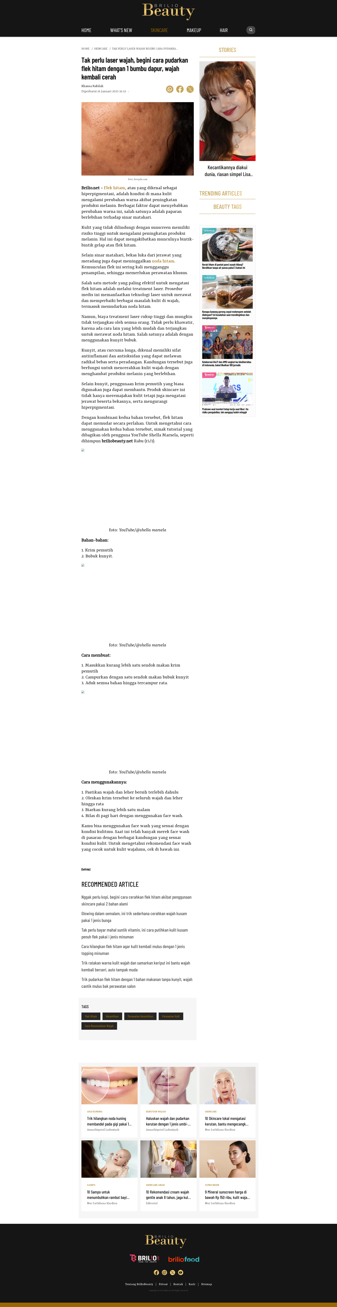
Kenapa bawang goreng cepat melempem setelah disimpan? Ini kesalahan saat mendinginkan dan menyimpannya (226, 315)
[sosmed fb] (156, 1273)
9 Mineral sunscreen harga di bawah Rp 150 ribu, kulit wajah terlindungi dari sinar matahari (227, 1197)
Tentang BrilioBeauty (139, 1284)
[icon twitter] (190, 89)
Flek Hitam (91, 1016)
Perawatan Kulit (171, 1016)
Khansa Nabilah (92, 86)
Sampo (91, 1185)
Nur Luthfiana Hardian (220, 1129)
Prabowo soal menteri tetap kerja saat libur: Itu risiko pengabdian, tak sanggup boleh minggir (225, 410)
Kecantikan (112, 1016)
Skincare (211, 1111)
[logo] (144, 1259)
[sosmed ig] (164, 1273)
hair (224, 30)
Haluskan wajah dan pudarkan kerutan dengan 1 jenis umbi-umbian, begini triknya (167, 1124)
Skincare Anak (155, 1185)
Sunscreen (212, 1185)
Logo (168, 12)
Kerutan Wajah (156, 1111)
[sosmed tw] (172, 1273)
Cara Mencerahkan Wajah (99, 1026)
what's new (121, 30)
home (86, 30)
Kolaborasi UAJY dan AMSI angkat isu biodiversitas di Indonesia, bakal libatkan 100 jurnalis (226, 363)
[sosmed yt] (180, 1273)
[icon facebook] (180, 89)
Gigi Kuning (94, 1111)
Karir (192, 1284)
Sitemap (206, 1284)
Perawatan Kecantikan (140, 1016)
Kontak (178, 1284)
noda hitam (163, 261)
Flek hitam (114, 188)
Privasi (163, 1284)
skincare (159, 30)
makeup (194, 30)
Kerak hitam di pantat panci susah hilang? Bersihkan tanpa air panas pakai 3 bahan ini (223, 266)
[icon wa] (169, 89)
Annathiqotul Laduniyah (103, 1129)
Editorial (151, 1203)
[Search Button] (251, 30)
